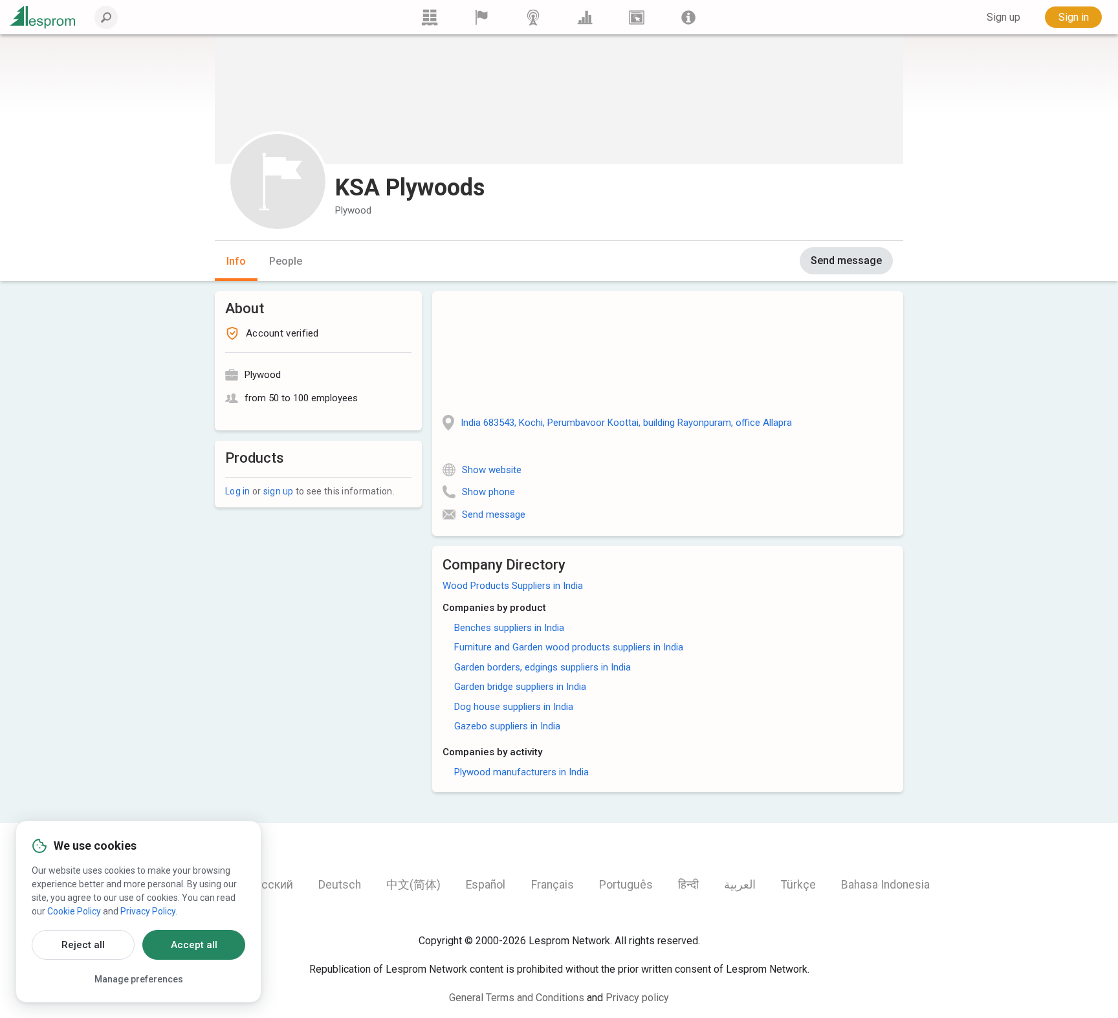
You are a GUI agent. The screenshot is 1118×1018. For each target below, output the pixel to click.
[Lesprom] (688, 17)
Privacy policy (637, 997)
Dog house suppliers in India (513, 707)
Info (236, 261)
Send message (846, 260)
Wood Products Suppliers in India (513, 586)
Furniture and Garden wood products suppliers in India (568, 647)
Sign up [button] (1003, 17)
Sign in (1073, 17)
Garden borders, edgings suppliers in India (542, 667)
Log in (237, 491)
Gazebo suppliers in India (507, 726)
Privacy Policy (147, 911)
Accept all (194, 945)
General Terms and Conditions (516, 997)
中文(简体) (413, 884)
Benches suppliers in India (509, 628)
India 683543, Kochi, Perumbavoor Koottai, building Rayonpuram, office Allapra (626, 422)
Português (626, 884)
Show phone (488, 492)
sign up (278, 491)
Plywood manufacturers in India (521, 772)
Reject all (83, 945)
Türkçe (798, 884)
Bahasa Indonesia (885, 884)
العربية (740, 884)
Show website (491, 470)
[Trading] (429, 17)
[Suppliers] (481, 17)
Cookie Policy (74, 911)
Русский (271, 884)
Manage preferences (138, 979)
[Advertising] (636, 17)
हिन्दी (688, 884)
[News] (533, 17)
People (285, 261)
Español (485, 884)
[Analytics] (585, 17)
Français (552, 884)
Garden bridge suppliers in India (520, 686)
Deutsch (339, 884)
